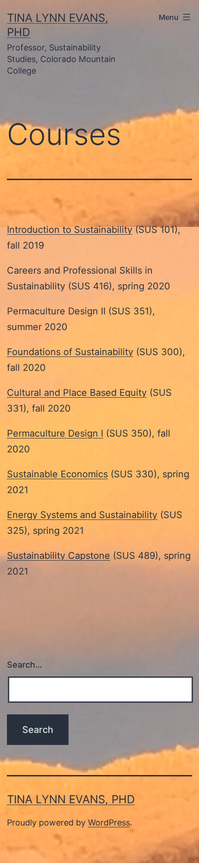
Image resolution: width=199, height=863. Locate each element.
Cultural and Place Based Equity (77, 392)
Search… (24, 664)
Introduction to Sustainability (69, 229)
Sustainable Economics (57, 474)
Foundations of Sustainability (70, 351)
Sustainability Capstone (58, 555)
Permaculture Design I (55, 433)
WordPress (109, 822)
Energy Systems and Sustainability (82, 514)
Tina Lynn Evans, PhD (71, 799)
